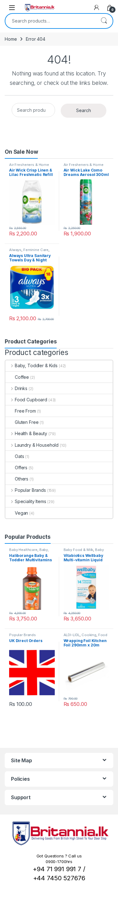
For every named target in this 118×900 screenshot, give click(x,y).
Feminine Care (35, 250)
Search (104, 21)
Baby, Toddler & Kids (36, 365)
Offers (21, 467)
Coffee (22, 377)
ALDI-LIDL (72, 635)
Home (11, 39)
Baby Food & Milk (78, 550)
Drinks (21, 388)
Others (21, 478)
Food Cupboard (31, 399)
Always (15, 250)
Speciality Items (30, 501)
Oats (19, 456)
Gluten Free (26, 422)
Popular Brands (30, 490)
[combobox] (50, 21)
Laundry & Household (37, 445)
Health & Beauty (31, 433)
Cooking (88, 635)
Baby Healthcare (23, 550)
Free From (25, 411)
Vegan (21, 513)
